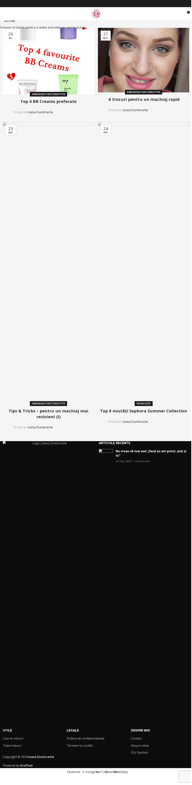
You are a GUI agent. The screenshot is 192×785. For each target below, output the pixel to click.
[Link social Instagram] (94, 3)
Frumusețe (143, 403)
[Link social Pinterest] (102, 3)
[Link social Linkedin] (71, 109)
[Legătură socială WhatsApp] (107, 3)
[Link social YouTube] (98, 3)
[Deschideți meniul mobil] (4, 13)
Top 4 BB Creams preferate (48, 101)
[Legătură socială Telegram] (80, 109)
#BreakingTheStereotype (48, 94)
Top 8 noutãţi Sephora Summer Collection (143, 411)
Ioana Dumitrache (40, 112)
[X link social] (89, 3)
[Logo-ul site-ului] (96, 13)
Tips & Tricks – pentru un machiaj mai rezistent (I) (48, 413)
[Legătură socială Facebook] (84, 3)
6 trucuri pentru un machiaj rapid (143, 99)
